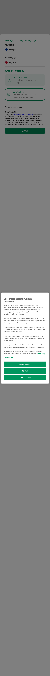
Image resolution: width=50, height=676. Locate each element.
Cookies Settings (25, 364)
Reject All (25, 371)
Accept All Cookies (25, 378)
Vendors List (9, 357)
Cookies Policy (41, 354)
